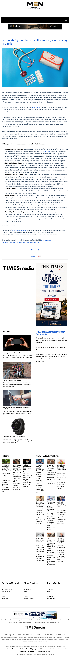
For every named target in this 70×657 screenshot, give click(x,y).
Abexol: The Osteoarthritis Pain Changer (50, 466)
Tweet (33, 256)
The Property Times (7, 594)
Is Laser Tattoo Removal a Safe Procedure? (40, 540)
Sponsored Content (40, 649)
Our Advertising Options (43, 651)
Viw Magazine (50, 587)
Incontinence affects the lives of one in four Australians (61, 541)
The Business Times (7, 589)
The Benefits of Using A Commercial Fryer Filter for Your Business (16, 408)
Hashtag (49, 594)
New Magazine (51, 598)
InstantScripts (36, 107)
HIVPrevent (46, 151)
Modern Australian (29, 598)
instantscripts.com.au (19, 230)
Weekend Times (6, 591)
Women (26, 596)
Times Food (5, 598)
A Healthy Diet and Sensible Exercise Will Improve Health (61, 467)
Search (16, 649)
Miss (25, 591)
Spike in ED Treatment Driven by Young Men (61, 504)
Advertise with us (51, 649)
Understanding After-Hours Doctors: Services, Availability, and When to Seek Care (51, 506)
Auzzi (48, 591)
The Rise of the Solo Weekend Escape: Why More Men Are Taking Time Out (6, 468)
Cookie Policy (29, 649)
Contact (22, 649)
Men (25, 594)
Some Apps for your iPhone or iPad (12, 353)
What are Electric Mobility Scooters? (12, 380)
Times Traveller (5, 587)
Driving (3, 596)
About (3, 649)
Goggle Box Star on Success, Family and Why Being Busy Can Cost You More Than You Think (17, 468)
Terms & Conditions (63, 649)
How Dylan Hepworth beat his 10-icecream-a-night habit (40, 504)
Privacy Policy (31, 651)
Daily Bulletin (27, 589)
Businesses (50, 589)
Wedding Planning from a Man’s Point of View (27, 467)
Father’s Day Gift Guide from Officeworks (14, 436)
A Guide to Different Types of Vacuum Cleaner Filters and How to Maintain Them (51, 542)
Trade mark (10, 649)
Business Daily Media (29, 587)
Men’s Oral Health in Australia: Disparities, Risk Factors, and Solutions (40, 468)
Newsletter (23, 651)
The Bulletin (50, 596)
